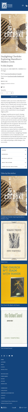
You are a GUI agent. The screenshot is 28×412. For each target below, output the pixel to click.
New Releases (4, 373)
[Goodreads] (6, 355)
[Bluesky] (12, 355)
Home (2, 359)
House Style (4, 369)
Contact (3, 395)
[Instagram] (4, 355)
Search (3, 397)
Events (3, 367)
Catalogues (4, 390)
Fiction (3, 381)
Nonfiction (4, 383)
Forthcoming (4, 376)
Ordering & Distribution (7, 393)
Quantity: (3, 90)
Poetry (3, 378)
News (2, 364)
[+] (11, 93)
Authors (3, 362)
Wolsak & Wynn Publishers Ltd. (11, 401)
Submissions (4, 388)
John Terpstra (8, 66)
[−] (2, 93)
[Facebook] (1, 355)
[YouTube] (9, 355)
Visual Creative (9, 403)
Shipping (3, 83)
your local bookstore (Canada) (13, 74)
